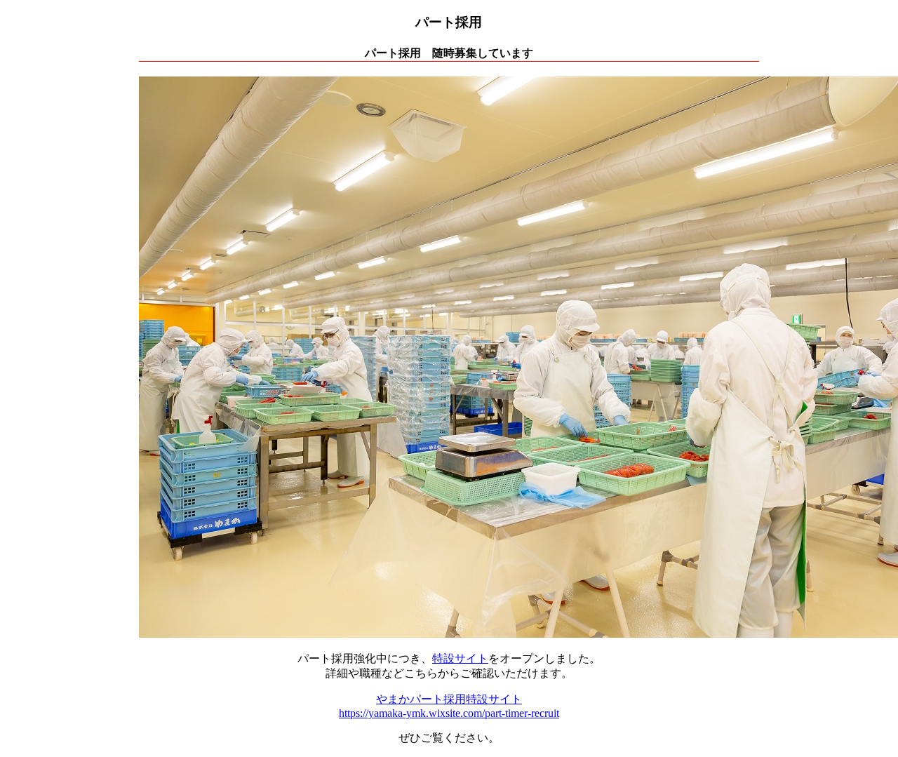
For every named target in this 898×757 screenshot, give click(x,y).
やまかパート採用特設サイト (449, 699)
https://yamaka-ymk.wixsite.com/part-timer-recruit (449, 713)
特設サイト (460, 658)
